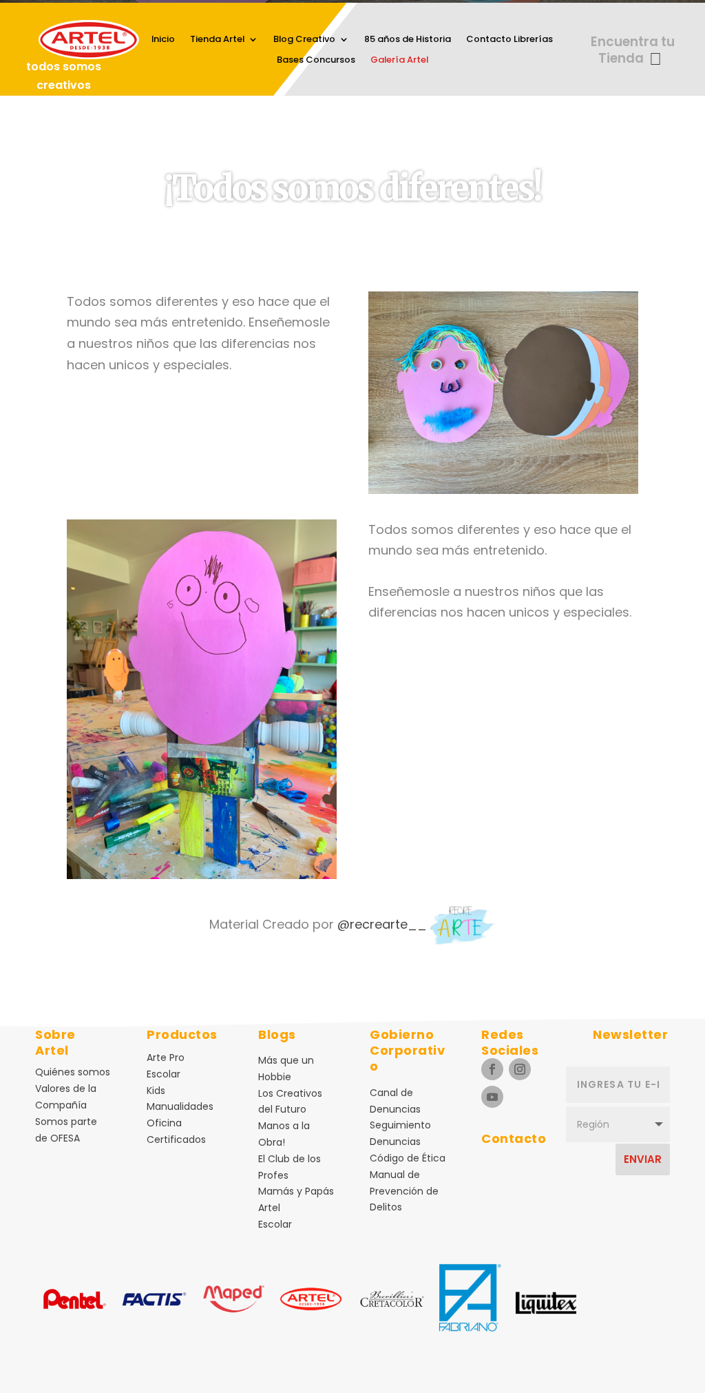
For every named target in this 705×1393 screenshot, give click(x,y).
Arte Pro (166, 1057)
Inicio (163, 39)
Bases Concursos (316, 60)
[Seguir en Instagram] (520, 1069)
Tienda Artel (217, 39)
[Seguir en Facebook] (492, 1069)
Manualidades (180, 1106)
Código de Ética (407, 1158)
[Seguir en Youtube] (492, 1097)
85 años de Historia (407, 39)
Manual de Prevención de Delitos (404, 1191)
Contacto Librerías (509, 39)
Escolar (163, 1074)
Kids (156, 1090)
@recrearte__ (382, 924)
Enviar (643, 1159)
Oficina (164, 1123)
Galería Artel (399, 60)
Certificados (176, 1139)
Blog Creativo (304, 39)
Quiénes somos (72, 1072)
